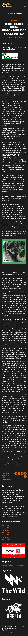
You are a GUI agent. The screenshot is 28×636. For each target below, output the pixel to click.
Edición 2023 (6, 530)
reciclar (11, 463)
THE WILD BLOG (14, 20)
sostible (24, 465)
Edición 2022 (6, 532)
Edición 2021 (6, 535)
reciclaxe (16, 463)
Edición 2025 (6, 525)
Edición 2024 (6, 528)
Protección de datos (7, 633)
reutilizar (10, 465)
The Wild (10, 37)
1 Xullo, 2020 (20, 37)
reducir (6, 465)
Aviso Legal (5, 473)
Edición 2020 (6, 537)
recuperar (22, 463)
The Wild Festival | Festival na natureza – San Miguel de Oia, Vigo (9, 628)
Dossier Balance (7, 479)
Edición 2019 (6, 539)
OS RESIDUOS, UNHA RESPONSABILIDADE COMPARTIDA (14, 28)
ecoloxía (6, 463)
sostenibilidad (17, 465)
